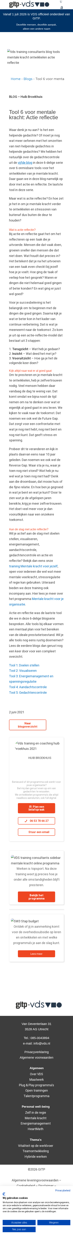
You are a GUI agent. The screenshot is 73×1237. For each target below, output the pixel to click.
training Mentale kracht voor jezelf (33, 566)
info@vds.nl (41, 1043)
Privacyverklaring (36, 1052)
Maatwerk (36, 1079)
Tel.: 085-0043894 (36, 1038)
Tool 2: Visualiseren (23, 670)
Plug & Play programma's (36, 1085)
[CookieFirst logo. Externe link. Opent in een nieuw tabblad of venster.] (4, 1194)
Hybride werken (36, 1156)
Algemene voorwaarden (36, 1057)
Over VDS (36, 1074)
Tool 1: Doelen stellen (24, 665)
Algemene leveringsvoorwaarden (35, 1180)
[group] (36, 79)
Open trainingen (36, 1090)
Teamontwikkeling (36, 1151)
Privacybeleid (62, 1190)
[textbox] (36, 79)
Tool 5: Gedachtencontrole (28, 692)
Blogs (28, 79)
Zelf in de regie (35, 1112)
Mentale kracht (35, 1118)
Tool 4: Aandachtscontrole (28, 687)
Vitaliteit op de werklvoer (35, 1146)
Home (16, 79)
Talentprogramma (36, 1096)
